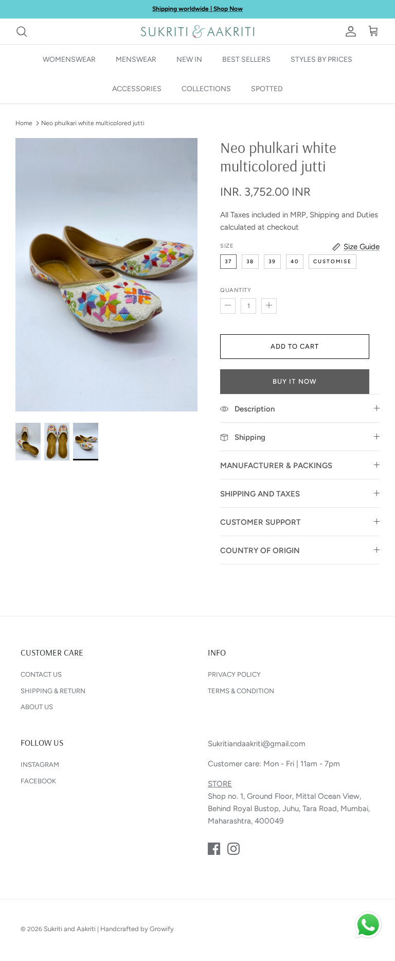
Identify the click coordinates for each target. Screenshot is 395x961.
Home (23, 123)
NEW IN (189, 59)
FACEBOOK (38, 781)
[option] (106, 274)
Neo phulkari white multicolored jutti (93, 123)
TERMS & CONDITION (241, 691)
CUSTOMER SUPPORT (260, 522)
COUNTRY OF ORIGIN (260, 550)
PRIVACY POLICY (234, 674)
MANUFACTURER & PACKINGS (276, 465)
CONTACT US (41, 674)
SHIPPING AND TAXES (260, 494)
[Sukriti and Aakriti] (197, 31)
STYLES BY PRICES (321, 59)
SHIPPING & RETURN (53, 691)
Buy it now (294, 381)
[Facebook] (214, 849)
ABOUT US (37, 707)
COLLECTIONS (206, 88)
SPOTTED (267, 88)
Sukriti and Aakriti (70, 929)
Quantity (235, 290)
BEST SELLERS (246, 59)
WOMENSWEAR (69, 59)
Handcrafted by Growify (137, 929)
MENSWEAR (136, 59)
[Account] (348, 31)
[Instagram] (233, 849)
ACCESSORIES (136, 88)
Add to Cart (295, 346)
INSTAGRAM (40, 764)
